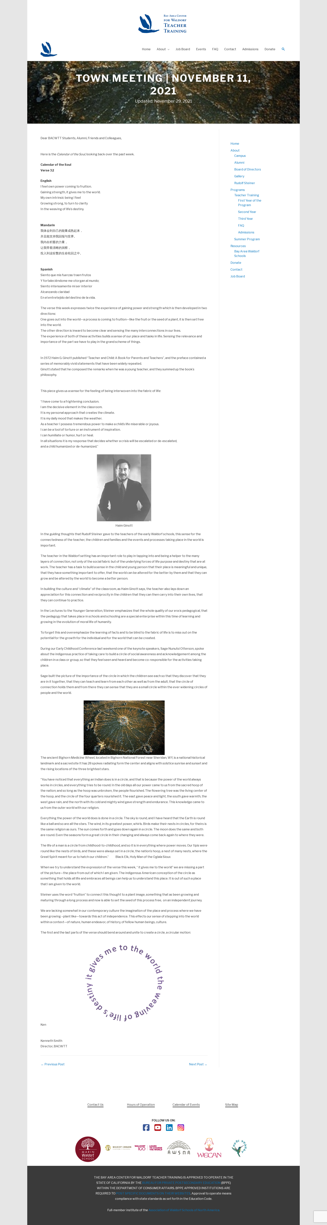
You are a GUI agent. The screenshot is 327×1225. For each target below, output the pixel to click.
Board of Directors (247, 169)
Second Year (247, 212)
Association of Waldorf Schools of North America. (184, 1210)
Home (234, 143)
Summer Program (247, 239)
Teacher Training (246, 195)
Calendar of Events (186, 1104)
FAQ (241, 225)
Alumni (239, 162)
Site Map (231, 1104)
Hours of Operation (141, 1104)
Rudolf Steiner (244, 183)
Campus (240, 156)
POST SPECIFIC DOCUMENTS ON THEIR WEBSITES (153, 1193)
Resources (238, 246)
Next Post (198, 1064)
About (235, 150)
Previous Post (53, 1064)
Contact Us (95, 1104)
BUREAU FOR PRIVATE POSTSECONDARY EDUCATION (181, 1183)
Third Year (245, 219)
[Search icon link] (283, 49)
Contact (236, 269)
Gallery (239, 176)
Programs (237, 190)
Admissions (246, 232)
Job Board (237, 276)
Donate (235, 263)
